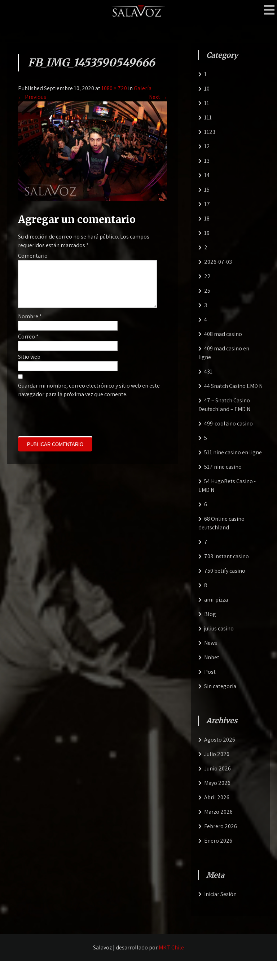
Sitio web (29, 357)
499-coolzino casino (228, 423)
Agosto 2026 (219, 739)
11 (206, 103)
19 (207, 233)
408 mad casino (223, 334)
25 (207, 290)
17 (207, 204)
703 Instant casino (226, 556)
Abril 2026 (216, 797)
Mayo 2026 (217, 783)
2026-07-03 (218, 262)
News (210, 643)
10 (207, 88)
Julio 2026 (216, 754)
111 (208, 117)
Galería (142, 88)
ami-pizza (216, 599)
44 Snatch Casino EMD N (233, 386)
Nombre (30, 316)
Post (210, 672)
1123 (209, 132)
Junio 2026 (217, 768)
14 (207, 175)
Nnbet (211, 657)
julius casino (219, 628)
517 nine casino (223, 467)
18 (207, 218)
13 (207, 161)
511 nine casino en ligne (233, 452)
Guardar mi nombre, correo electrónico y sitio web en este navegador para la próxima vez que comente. (89, 390)
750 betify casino (224, 571)
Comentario (33, 255)
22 (207, 276)
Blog (210, 614)
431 (208, 371)
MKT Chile (171, 947)
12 (207, 146)
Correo (28, 336)
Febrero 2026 (220, 826)
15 (207, 189)
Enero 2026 (218, 840)
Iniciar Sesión (220, 894)
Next (158, 97)
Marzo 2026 (218, 812)
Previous (32, 97)
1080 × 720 (114, 88)
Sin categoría (220, 686)
